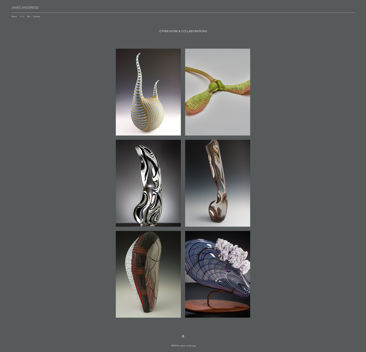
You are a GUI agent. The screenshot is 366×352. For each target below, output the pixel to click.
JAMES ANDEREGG (25, 7)
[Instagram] (183, 336)
